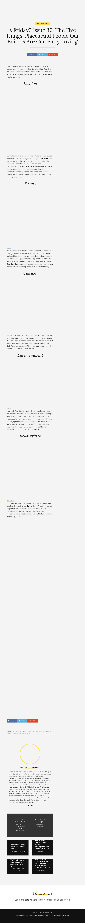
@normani (9, 408)
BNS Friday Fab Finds (28, 731)
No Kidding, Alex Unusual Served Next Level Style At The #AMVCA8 (42, 863)
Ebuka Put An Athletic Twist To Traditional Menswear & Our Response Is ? (17, 861)
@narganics (10, 248)
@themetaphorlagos (12, 333)
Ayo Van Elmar (17, 731)
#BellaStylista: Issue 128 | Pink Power (17, 846)
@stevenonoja (10, 500)
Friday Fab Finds (39, 731)
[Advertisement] (42, 12)
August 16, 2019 (50, 49)
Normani (9, 733)
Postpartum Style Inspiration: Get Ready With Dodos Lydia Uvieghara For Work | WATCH (42, 841)
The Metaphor (26, 733)
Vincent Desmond (35, 49)
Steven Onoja (17, 733)
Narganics (48, 731)
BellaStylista (42, 23)
